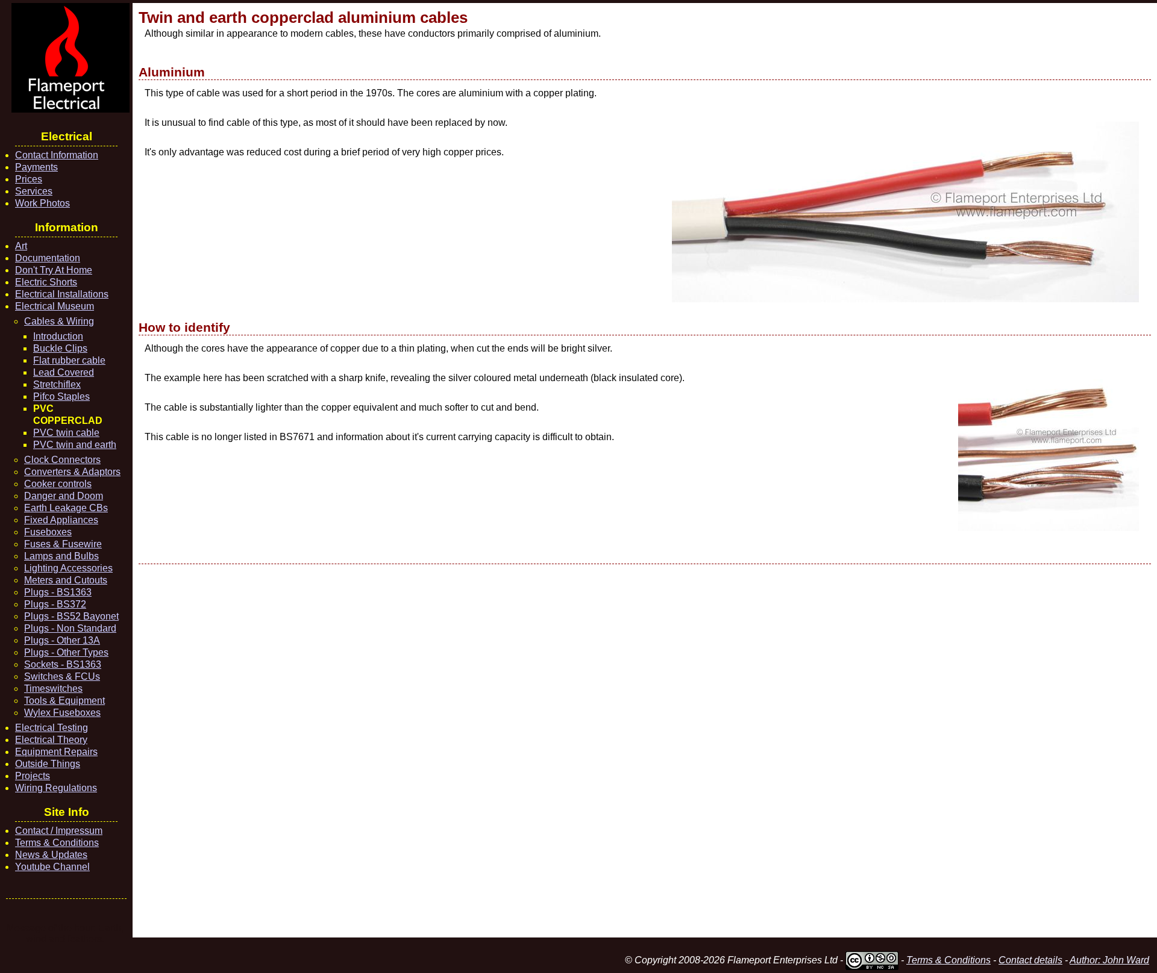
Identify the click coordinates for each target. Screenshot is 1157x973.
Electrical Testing (51, 728)
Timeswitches (53, 688)
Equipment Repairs (56, 752)
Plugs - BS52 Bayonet (71, 616)
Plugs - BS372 (55, 604)
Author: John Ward (1109, 960)
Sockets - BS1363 (62, 664)
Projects (32, 776)
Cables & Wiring (59, 321)
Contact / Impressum (58, 830)
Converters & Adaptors (72, 472)
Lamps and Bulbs (61, 556)
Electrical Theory (51, 740)
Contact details (1030, 960)
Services (33, 191)
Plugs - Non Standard (70, 628)
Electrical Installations (61, 294)
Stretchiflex (57, 384)
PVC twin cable (66, 432)
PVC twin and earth (74, 445)
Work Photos (42, 203)
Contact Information (56, 155)
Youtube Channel (52, 867)
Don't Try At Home (53, 270)
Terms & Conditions (57, 843)
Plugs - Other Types (66, 652)
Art (21, 246)
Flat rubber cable (69, 360)
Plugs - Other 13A (62, 640)
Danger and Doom (63, 496)
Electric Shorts (46, 282)
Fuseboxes (48, 532)
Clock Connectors (62, 460)
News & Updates (51, 855)
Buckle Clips (60, 348)
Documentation (47, 258)
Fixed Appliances (61, 520)
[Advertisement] (500, 750)
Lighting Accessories (68, 568)
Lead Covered (63, 372)
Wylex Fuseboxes (62, 712)
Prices (28, 179)
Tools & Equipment (64, 700)
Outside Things (47, 764)
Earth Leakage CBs (66, 508)
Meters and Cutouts (65, 580)
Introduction (58, 336)
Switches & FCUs (62, 676)
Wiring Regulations (56, 788)
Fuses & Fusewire (63, 544)
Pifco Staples (61, 396)
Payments (36, 167)
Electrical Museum (54, 306)
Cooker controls (58, 484)
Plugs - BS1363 (58, 592)
